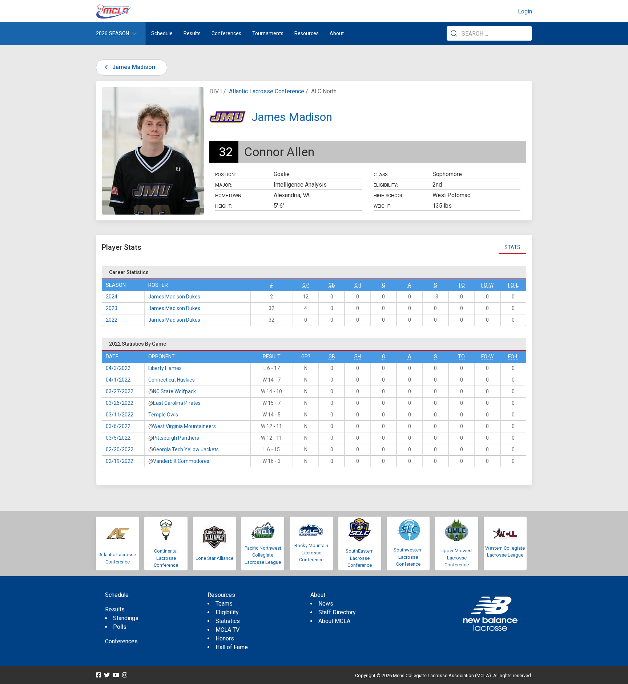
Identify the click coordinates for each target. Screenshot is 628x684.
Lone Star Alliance (214, 558)
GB (332, 285)
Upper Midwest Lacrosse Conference (456, 557)
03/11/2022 (119, 415)
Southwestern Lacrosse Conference (408, 557)
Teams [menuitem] (224, 603)
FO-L (513, 285)
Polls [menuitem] (119, 626)
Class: (381, 174)
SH (357, 285)
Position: (225, 174)
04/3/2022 (118, 368)
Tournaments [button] (267, 33)
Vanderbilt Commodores (181, 461)
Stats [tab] (512, 247)
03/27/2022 (119, 391)
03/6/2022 (118, 426)
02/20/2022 (119, 449)
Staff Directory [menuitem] (337, 612)
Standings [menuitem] (125, 618)
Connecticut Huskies (171, 380)
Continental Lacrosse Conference (166, 558)
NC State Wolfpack (174, 391)
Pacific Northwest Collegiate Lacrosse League (263, 555)
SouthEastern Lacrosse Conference (360, 558)
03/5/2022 (118, 438)
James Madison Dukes (174, 297)
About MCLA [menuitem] (334, 621)
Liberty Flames (165, 368)
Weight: (382, 206)
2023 (111, 308)
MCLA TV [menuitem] (227, 629)
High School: (389, 195)
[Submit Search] (454, 33)
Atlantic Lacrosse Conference (266, 91)
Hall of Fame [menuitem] (232, 647)
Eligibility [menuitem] (227, 612)
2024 (111, 297)
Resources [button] (306, 33)
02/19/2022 (119, 461)
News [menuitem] (325, 603)
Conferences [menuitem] (121, 641)
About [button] (337, 33)
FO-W (487, 285)
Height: (223, 206)
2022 (111, 320)
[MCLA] (114, 12)
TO (461, 285)
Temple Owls (163, 415)
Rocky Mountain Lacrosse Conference (311, 552)
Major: (223, 185)
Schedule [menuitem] (162, 33)
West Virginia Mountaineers (184, 426)
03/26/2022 (119, 403)
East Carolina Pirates (177, 403)
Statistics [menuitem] (228, 621)
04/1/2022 (118, 380)
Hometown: (228, 195)
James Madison (133, 67)
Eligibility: (386, 185)
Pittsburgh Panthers (176, 438)
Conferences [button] (226, 33)
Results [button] (192, 33)
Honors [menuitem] (225, 638)
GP (305, 285)
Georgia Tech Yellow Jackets (186, 449)
